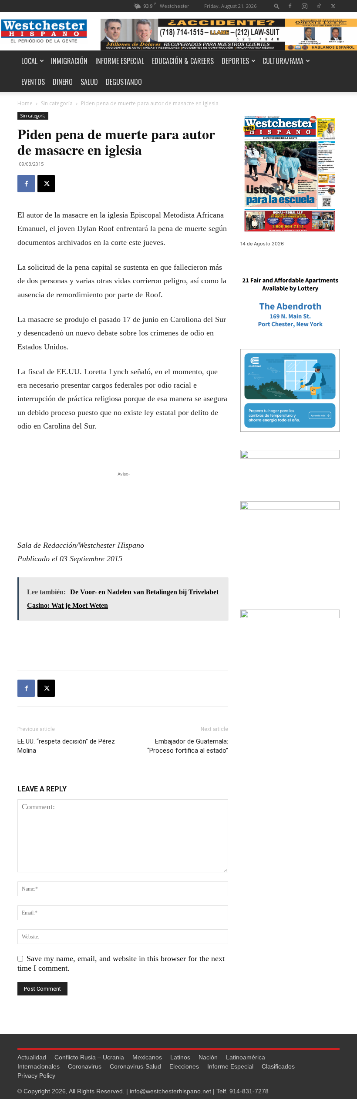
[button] (276, 6)
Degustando (124, 82)
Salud (89, 82)
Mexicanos (147, 1057)
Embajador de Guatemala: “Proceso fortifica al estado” (187, 745)
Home (25, 103)
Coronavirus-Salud (135, 1066)
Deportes (235, 61)
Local (29, 61)
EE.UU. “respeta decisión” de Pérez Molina (66, 745)
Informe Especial (119, 61)
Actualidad (31, 1057)
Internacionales (38, 1066)
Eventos (33, 82)
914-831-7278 (249, 1091)
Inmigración (69, 61)
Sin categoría (57, 103)
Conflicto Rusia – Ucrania (89, 1057)
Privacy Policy (36, 1075)
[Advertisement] (123, 492)
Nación (208, 1057)
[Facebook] (289, 6)
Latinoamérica (245, 1057)
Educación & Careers (183, 61)
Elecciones (184, 1066)
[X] (333, 6)
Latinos (180, 1057)
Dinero (63, 82)
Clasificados (278, 1066)
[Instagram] (304, 6)
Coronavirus (84, 1066)
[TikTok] (318, 6)
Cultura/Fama (283, 61)
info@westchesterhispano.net (170, 1091)
